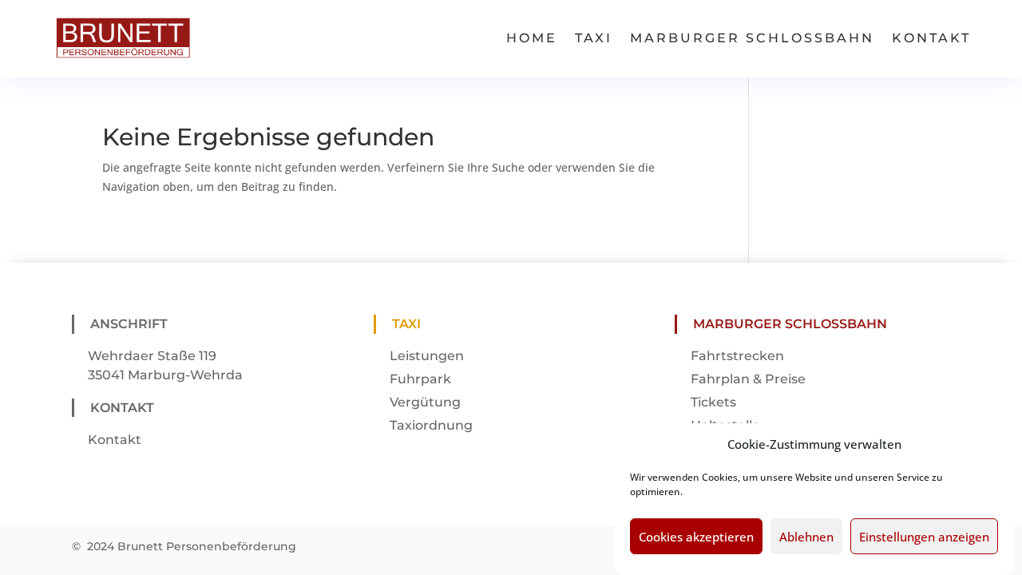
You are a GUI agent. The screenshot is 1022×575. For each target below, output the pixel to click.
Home (531, 38)
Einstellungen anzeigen (924, 537)
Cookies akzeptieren (696, 537)
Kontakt (931, 38)
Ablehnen (806, 537)
